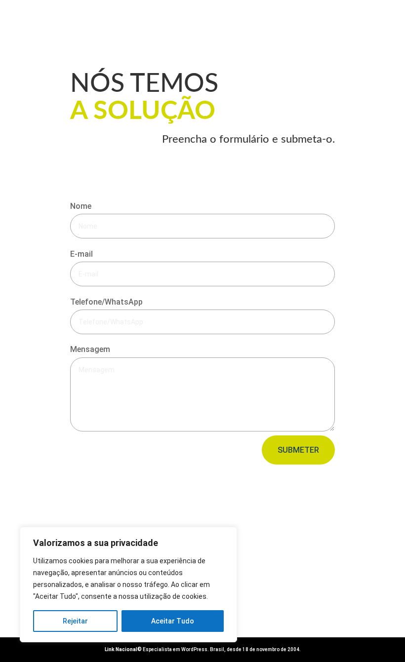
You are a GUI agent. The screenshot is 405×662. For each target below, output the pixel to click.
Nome (80, 206)
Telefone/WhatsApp (106, 302)
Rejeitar (75, 621)
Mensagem (90, 349)
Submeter (298, 450)
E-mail (81, 254)
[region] (128, 584)
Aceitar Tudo (172, 621)
